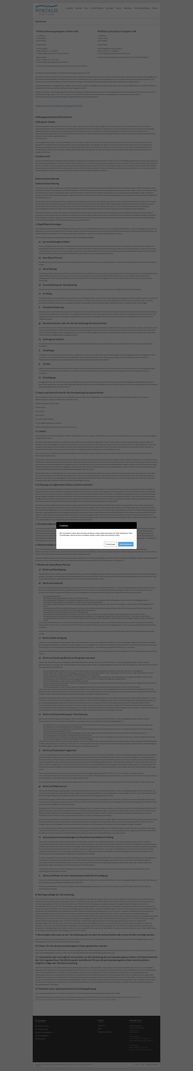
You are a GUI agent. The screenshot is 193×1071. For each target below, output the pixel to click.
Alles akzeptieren (126, 544)
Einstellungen (110, 544)
